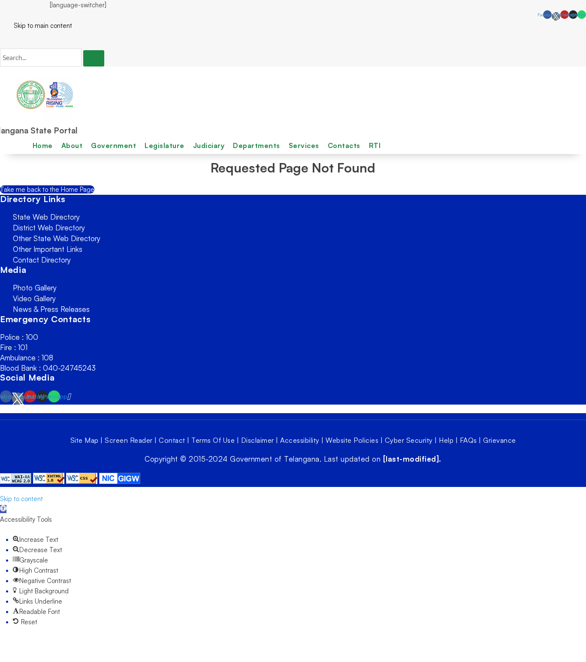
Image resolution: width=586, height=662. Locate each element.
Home (43, 145)
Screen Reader (129, 440)
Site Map (84, 440)
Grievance (499, 440)
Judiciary (209, 145)
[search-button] (93, 58)
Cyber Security (409, 440)
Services (304, 145)
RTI (375, 145)
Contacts (344, 145)
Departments (256, 145)
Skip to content (21, 499)
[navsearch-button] (2, 39)
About (72, 145)
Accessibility (300, 440)
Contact (172, 440)
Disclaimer (257, 440)
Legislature (164, 145)
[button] (3, 509)
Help (446, 440)
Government (113, 145)
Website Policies (352, 440)
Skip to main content (36, 25)
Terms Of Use (213, 440)
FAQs (468, 440)
